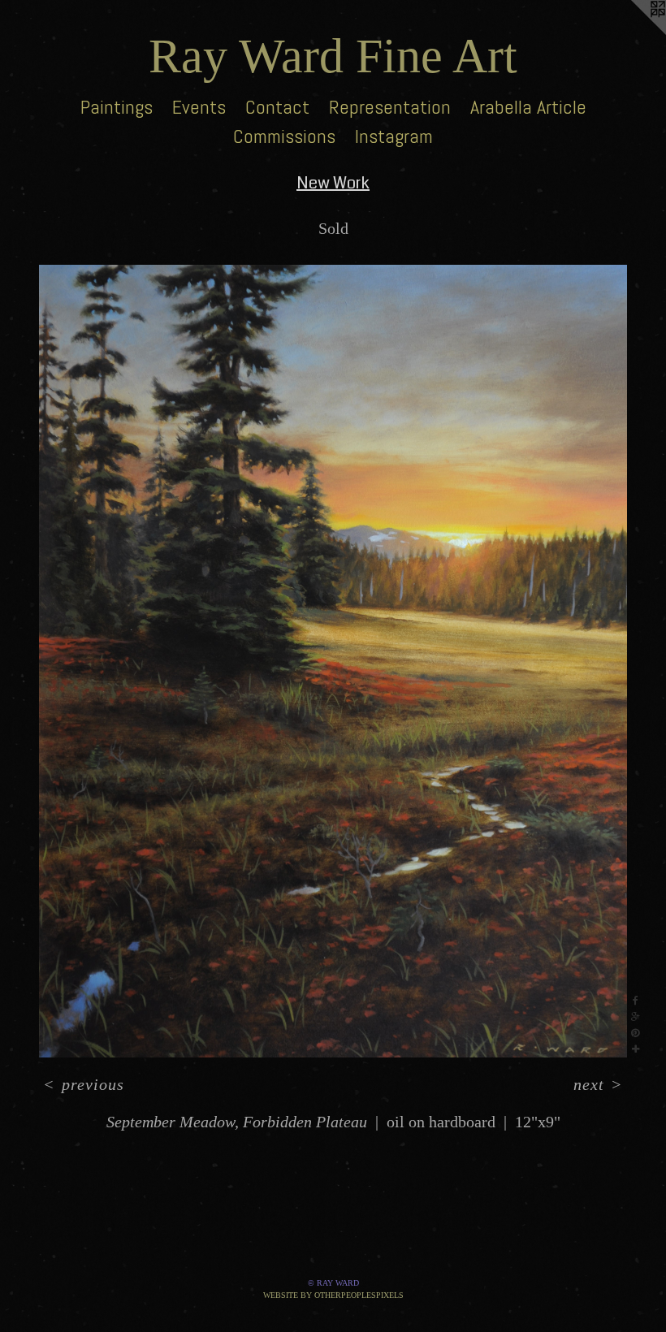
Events (199, 106)
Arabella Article (528, 106)
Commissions (284, 136)
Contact (277, 106)
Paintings (116, 106)
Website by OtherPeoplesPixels (333, 1295)
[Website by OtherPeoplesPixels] (633, 32)
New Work (333, 183)
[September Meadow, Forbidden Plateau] (333, 661)
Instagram (394, 136)
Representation (390, 106)
